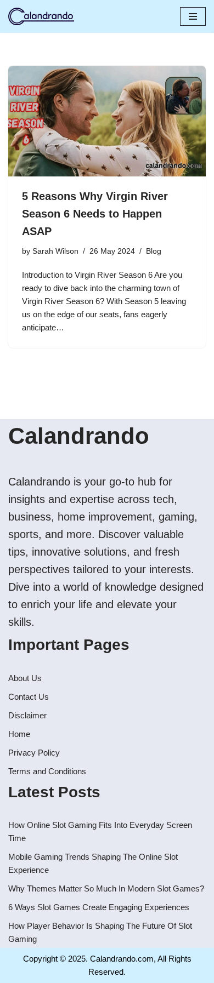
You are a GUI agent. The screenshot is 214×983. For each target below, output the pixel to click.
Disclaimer (27, 715)
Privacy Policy (34, 752)
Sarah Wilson (55, 251)
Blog (153, 251)
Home (19, 734)
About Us (25, 678)
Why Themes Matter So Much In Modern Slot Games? (106, 888)
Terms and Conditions (47, 771)
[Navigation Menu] (193, 16)
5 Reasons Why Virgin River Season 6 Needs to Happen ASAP (95, 213)
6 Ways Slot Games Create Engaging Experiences (98, 907)
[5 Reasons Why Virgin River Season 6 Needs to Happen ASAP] (107, 121)
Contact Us (28, 696)
